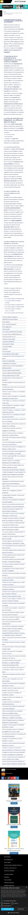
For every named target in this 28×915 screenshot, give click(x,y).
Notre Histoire (6, 322)
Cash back (5, 349)
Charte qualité (6, 329)
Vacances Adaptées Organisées (10, 317)
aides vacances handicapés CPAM (10, 665)
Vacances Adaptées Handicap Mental (11, 370)
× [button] (26, 887)
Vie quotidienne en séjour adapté (11, 354)
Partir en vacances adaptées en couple (12, 596)
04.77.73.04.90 (20, 1)
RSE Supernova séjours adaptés (10, 319)
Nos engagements (7, 326)
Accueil (4, 11)
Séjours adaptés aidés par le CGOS (11, 375)
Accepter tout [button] (7, 909)
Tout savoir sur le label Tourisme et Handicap (13, 469)
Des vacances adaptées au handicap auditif (14, 306)
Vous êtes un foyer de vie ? (9, 336)
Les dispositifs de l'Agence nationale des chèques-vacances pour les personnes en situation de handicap (14, 637)
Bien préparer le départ (8, 344)
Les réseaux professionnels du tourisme (12, 331)
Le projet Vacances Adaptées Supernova (12, 334)
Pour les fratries (7, 351)
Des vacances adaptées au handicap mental (14, 298)
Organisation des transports (9, 363)
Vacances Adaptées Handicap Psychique (12, 373)
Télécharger (14, 803)
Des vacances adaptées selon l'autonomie (14, 312)
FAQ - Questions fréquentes (9, 324)
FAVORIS (1, 13)
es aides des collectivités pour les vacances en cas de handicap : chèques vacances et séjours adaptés (13, 670)
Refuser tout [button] (21, 909)
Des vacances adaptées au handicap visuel (14, 304)
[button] (14, 912)
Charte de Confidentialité (9, 361)
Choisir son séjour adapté (9, 339)
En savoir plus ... (14, 853)
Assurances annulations (8, 341)
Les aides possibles (7, 346)
